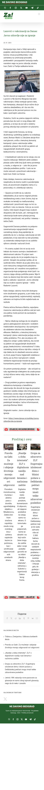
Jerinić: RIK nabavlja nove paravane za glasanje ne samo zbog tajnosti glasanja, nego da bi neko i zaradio (22, 680)
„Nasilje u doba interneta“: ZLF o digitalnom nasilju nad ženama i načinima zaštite (18, 656)
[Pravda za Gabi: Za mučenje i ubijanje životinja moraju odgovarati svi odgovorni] (8, 447)
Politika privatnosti (27, 713)
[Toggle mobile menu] (39, 14)
